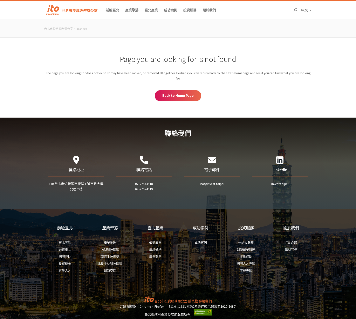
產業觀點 (155, 257)
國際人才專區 (246, 264)
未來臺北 (65, 250)
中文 (306, 10)
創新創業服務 (246, 250)
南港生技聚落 (110, 257)
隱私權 (193, 301)
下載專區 (246, 271)
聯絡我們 (291, 250)
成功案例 (200, 243)
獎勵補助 (246, 257)
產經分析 (155, 250)
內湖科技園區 (110, 250)
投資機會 (65, 264)
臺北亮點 (65, 243)
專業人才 (65, 271)
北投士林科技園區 (110, 264)
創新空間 (110, 271)
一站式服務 (246, 243)
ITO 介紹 (291, 243)
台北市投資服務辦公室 (58, 29)
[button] (112, 10)
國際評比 (65, 257)
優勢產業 (155, 243)
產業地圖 (110, 243)
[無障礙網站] (203, 314)
